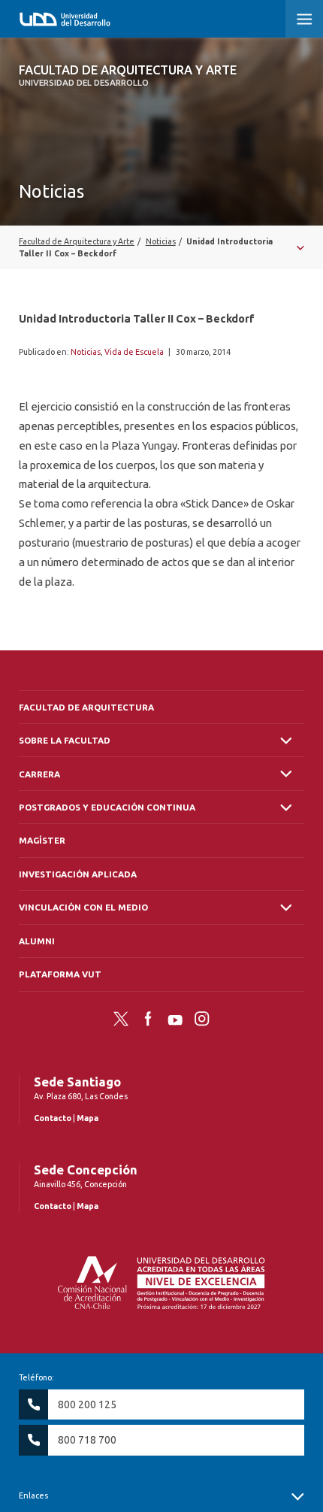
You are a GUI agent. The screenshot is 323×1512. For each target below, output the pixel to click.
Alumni (37, 941)
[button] (304, 19)
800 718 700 (87, 1440)
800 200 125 (87, 1404)
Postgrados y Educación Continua (107, 807)
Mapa (87, 1118)
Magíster (42, 840)
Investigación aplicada (78, 874)
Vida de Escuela (134, 351)
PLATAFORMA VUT (60, 974)
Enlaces (33, 1495)
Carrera (39, 774)
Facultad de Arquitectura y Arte (128, 75)
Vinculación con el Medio (83, 907)
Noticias (86, 351)
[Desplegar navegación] (161, 247)
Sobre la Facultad (64, 740)
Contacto (52, 1118)
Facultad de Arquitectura (86, 707)
